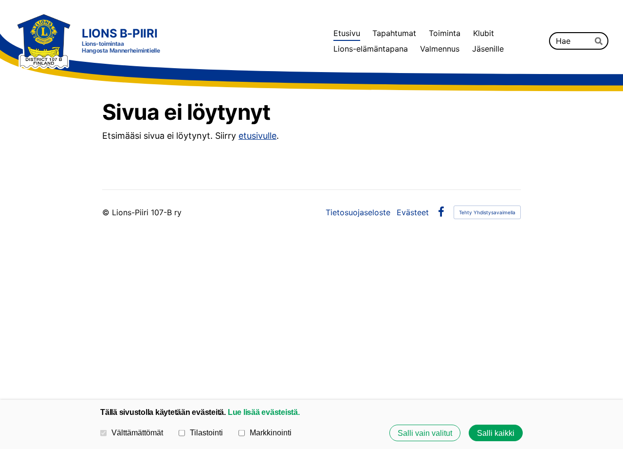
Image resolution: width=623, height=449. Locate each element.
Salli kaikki (495, 433)
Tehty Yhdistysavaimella (487, 212)
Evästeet (413, 212)
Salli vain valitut (425, 433)
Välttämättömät (137, 432)
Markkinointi (271, 432)
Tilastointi (206, 432)
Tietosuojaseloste (358, 212)
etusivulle (257, 136)
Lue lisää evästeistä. (264, 412)
